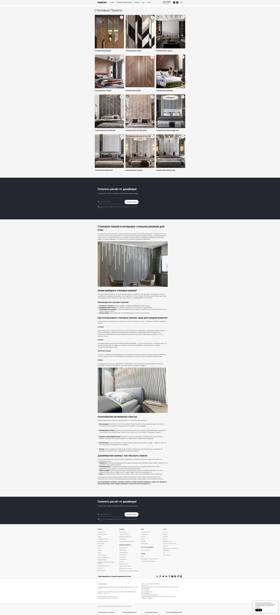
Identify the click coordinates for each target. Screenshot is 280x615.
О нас (148, 2)
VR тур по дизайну (145, 550)
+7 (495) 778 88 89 (166, 1)
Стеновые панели (145, 532)
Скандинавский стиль (103, 541)
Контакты (165, 532)
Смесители (100, 568)
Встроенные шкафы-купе (125, 536)
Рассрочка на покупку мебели (148, 561)
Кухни (112, 2)
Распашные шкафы (124, 534)
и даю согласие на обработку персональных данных (118, 207)
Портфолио (165, 536)
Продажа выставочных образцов (149, 558)
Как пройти (101, 598)
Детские (121, 561)
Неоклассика (101, 543)
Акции (142, 556)
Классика (100, 546)
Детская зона (144, 534)
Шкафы (137, 2)
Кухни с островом (102, 555)
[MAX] (177, 2)
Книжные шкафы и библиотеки (126, 541)
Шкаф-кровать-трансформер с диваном (129, 570)
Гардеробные (122, 539)
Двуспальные (122, 557)
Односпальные (123, 554)
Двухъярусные (123, 559)
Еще (143, 2)
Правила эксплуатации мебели (170, 548)
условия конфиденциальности (111, 206)
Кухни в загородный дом (104, 557)
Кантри (99, 552)
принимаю (102, 206)
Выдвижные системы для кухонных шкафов (106, 562)
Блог (164, 552)
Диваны (143, 539)
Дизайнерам (166, 550)
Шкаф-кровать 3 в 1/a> (125, 566)
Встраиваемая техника (103, 565)
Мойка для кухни (102, 570)
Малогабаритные (123, 564)
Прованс (100, 550)
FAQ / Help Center (167, 555)
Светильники (144, 543)
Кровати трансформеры (124, 2)
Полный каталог (101, 532)
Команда (165, 534)
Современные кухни (102, 539)
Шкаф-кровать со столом (125, 568)
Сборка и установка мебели (169, 543)
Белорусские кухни (102, 534)
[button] (181, 2)
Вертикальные (122, 550)
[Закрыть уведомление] (276, 602)
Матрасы (143, 541)
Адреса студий (166, 3)
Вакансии (165, 539)
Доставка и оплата (167, 541)
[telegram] (174, 2)
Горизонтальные (123, 552)
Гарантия (165, 546)
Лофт (99, 548)
